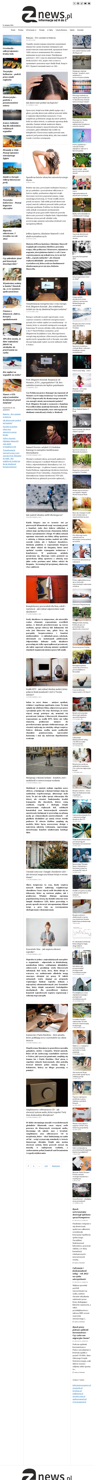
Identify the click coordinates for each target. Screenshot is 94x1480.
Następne (56, 1166)
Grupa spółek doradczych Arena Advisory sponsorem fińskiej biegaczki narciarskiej (80, 301)
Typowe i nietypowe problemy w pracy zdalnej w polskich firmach (80, 1100)
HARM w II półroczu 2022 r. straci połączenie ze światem (82, 893)
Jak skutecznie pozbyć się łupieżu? (42, 102)
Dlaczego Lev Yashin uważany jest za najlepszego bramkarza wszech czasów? (81, 123)
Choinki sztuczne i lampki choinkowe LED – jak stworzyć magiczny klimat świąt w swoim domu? (47, 874)
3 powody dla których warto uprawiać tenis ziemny (80, 236)
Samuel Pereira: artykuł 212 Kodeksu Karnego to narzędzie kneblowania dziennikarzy (43, 450)
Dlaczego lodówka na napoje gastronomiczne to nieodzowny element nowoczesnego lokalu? (81, 98)
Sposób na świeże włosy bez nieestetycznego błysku (47, 178)
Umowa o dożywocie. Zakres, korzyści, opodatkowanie (11, 315)
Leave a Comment (79, 1263)
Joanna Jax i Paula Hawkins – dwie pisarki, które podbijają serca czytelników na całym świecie (46, 1037)
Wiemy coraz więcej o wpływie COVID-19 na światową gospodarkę (80, 1125)
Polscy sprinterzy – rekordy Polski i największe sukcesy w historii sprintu (80, 147)
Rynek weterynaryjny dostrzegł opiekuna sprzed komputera (80, 715)
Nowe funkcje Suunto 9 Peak (81, 410)
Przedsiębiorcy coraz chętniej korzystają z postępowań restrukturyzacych (80, 996)
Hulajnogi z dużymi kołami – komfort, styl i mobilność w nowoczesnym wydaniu (46, 779)
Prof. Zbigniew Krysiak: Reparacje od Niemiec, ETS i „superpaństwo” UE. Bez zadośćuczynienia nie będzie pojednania (45, 382)
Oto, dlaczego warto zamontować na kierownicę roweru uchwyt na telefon (82, 538)
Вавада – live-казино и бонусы (41, 37)
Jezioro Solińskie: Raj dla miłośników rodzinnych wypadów (12, 127)
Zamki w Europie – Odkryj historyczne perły (12, 179)
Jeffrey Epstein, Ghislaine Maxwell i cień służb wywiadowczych (45, 235)
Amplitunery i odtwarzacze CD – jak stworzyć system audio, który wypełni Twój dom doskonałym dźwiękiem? (46, 1112)
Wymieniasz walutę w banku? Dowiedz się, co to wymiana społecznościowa (12, 287)
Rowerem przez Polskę (81, 647)
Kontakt (80, 30)
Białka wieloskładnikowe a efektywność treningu (81, 215)
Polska (20, 30)
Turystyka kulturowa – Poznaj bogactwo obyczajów (12, 204)
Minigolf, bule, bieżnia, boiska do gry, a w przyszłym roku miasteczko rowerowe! (81, 626)
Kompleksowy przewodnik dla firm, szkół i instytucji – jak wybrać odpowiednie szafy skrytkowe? (45, 609)
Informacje (30, 30)
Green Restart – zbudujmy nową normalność (82, 1200)
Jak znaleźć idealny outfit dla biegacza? (44, 514)
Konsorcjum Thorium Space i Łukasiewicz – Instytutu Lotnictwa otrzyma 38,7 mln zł (80, 867)
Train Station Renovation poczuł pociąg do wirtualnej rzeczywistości (82, 842)
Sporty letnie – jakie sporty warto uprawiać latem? (81, 171)
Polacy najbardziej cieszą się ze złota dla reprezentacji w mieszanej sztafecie (82, 583)
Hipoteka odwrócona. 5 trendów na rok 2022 (10, 234)
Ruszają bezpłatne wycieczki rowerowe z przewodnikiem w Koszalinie (80, 668)
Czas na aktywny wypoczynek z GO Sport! (82, 691)
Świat (13, 30)
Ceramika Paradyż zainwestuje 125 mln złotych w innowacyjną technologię (81, 1022)
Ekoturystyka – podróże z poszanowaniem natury (10, 101)
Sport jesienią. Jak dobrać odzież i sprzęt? (82, 430)
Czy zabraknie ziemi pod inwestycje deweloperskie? (12, 261)
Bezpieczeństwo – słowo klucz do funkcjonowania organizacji (81, 793)
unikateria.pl (78, 1393)
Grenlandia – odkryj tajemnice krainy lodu (10, 51)
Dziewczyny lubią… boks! (82, 371)
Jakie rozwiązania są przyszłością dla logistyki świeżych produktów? (82, 1150)
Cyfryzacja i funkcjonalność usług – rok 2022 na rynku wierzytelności (81, 740)
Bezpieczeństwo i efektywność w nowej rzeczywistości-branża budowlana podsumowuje (82, 918)
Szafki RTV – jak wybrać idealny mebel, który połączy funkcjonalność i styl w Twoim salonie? (46, 692)
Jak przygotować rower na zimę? (81, 278)
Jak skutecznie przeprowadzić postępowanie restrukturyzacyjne (79, 969)
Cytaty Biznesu (61, 30)
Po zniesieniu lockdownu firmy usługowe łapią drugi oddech (81, 944)
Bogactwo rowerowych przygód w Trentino (81, 471)
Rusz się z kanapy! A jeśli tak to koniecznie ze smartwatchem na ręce (81, 515)
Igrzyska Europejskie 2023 (80, 257)
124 (46, 1166)
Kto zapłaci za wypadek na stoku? (12, 373)
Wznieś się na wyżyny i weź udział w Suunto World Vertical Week (80, 492)
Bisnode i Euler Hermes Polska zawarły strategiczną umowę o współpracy (81, 1175)
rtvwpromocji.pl (79, 1402)
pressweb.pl (78, 1388)
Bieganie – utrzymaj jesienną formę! (79, 390)
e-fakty (50, 30)
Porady (41, 30)
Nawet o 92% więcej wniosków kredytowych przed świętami (12, 398)
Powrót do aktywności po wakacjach (82, 561)
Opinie (72, 30)
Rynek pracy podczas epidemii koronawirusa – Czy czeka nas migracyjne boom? (82, 767)
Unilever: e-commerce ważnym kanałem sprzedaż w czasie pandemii (80, 1049)
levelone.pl (77, 1390)
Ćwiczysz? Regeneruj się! (81, 604)
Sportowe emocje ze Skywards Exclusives (80, 451)
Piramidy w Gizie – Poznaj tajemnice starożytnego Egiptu (11, 154)
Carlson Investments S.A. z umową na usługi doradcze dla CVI (82, 817)
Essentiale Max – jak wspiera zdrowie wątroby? (43, 950)
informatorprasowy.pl (82, 1385)
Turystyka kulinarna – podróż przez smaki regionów (12, 75)
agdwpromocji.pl (80, 1399)
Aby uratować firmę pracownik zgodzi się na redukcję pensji (81, 1074)
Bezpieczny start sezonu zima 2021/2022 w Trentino (81, 326)
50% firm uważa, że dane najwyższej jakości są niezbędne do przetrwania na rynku (12, 345)
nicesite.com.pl (79, 1396)
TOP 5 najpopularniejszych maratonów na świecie (80, 193)
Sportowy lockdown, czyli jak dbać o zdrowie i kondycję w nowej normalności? (81, 349)
